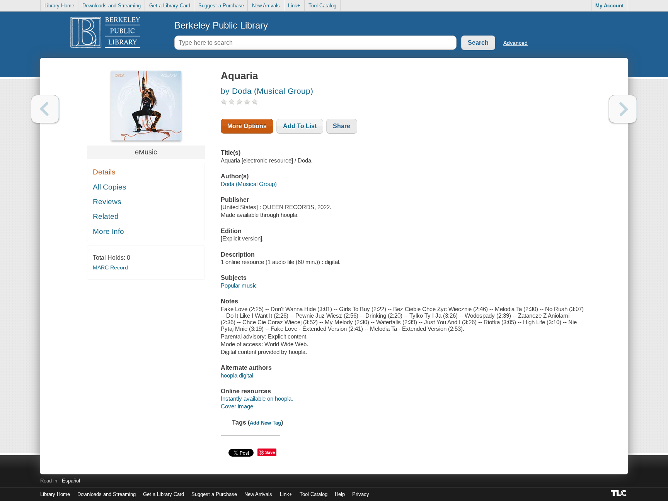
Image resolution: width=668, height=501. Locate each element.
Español (71, 481)
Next (623, 109)
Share (341, 126)
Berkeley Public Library (221, 25)
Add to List (300, 126)
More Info (108, 231)
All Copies (109, 187)
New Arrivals (266, 5)
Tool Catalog (322, 5)
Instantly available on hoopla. (257, 398)
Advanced (515, 43)
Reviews (107, 202)
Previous (45, 109)
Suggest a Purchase (221, 5)
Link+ (294, 5)
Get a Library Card (169, 5)
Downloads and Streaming (111, 5)
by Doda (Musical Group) (267, 90)
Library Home (59, 5)
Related (106, 216)
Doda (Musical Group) (249, 184)
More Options (247, 126)
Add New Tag (265, 423)
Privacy (360, 494)
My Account (609, 5)
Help (340, 494)
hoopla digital (237, 375)
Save (270, 452)
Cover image (237, 406)
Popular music (239, 285)
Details (104, 172)
